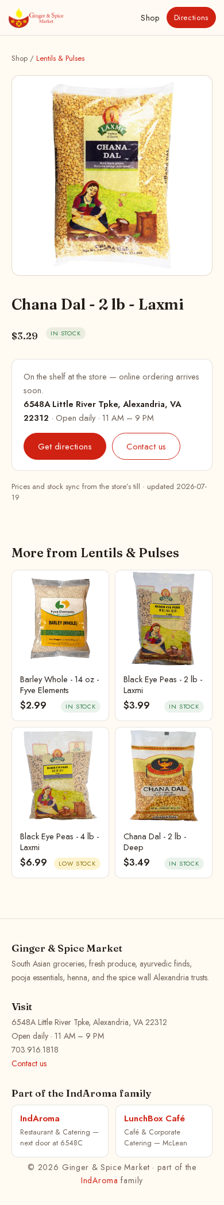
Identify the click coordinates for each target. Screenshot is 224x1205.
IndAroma (99, 1180)
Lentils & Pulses (60, 58)
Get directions (65, 446)
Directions (191, 17)
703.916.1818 (35, 1049)
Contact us (146, 446)
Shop (150, 18)
